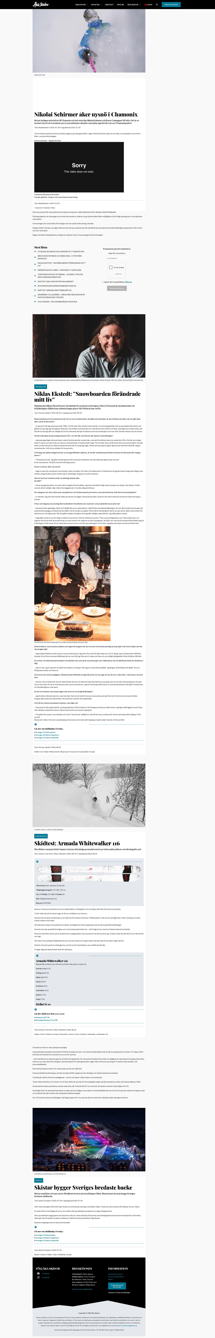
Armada (55, 1034)
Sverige (92, 752)
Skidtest (48, 1034)
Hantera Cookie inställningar (119, 1292)
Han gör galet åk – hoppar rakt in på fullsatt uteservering (55, 197)
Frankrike (46, 208)
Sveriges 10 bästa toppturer (47, 735)
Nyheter (37, 1254)
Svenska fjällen (83, 752)
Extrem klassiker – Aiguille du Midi (47, 140)
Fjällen (46, 752)
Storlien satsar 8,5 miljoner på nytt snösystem (61, 251)
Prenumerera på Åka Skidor (117, 1286)
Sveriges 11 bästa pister (46, 732)
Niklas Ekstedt (54, 752)
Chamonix (38, 208)
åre (42, 752)
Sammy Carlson (74, 1034)
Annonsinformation (115, 1274)
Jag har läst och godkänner (117, 282)
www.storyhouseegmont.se (126, 1325)
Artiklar (36, 752)
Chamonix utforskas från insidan (46, 194)
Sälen (55, 1254)
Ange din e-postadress (116, 253)
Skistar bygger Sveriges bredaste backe (57, 286)
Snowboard (73, 752)
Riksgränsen (64, 752)
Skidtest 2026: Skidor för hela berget (56, 281)
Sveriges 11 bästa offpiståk (47, 738)
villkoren (128, 282)
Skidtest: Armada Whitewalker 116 (54, 290)
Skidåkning (61, 1254)
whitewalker (92, 1034)
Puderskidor (64, 1034)
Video (53, 208)
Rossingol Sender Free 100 (46, 1020)
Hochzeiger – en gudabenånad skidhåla (57, 302)
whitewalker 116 (102, 1034)
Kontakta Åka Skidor (116, 1277)
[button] (157, 4)
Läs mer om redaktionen (82, 1289)
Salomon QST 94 (42, 1017)
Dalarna (43, 1254)
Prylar (43, 1034)
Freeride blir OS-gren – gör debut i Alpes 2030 (59, 270)
